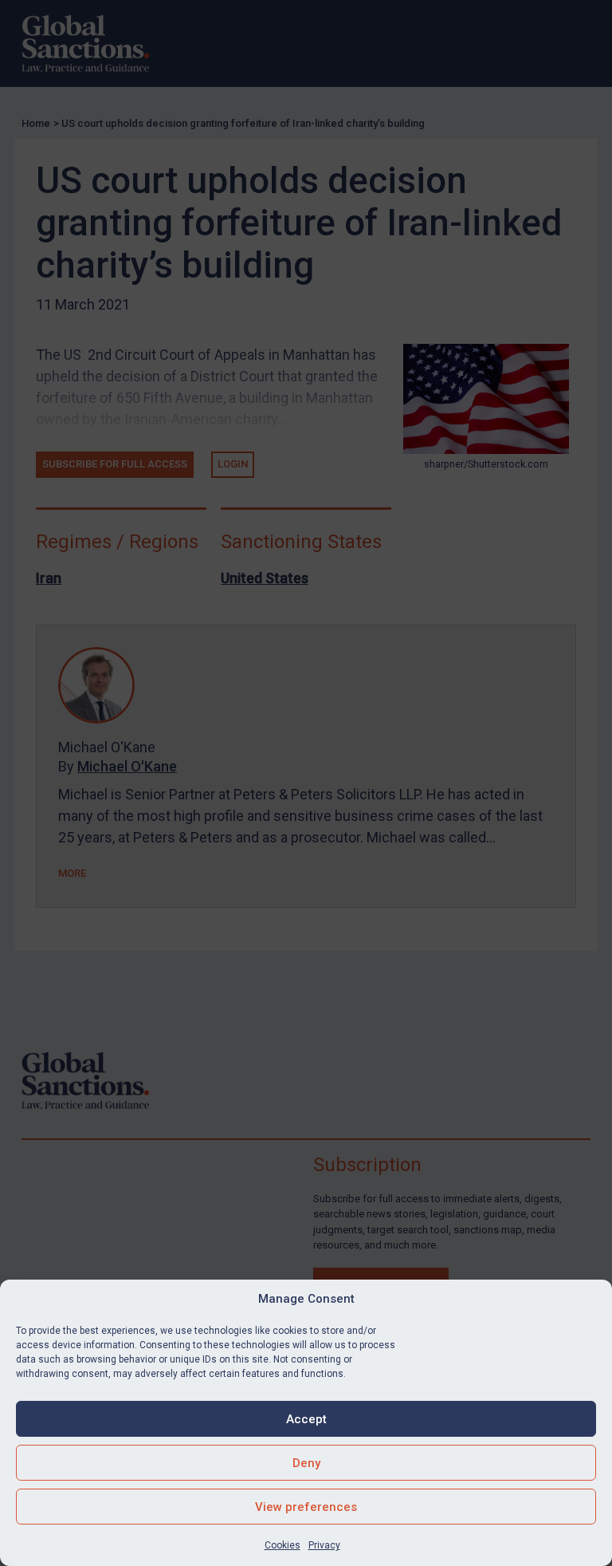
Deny (306, 1463)
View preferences (306, 1507)
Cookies (282, 1545)
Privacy (324, 1545)
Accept (306, 1419)
